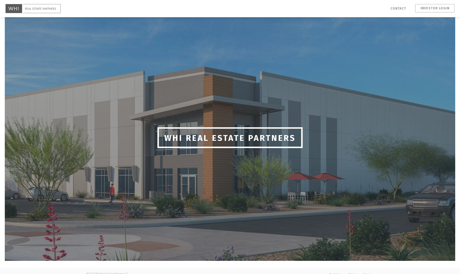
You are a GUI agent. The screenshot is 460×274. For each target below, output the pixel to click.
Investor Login (434, 8)
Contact (398, 8)
